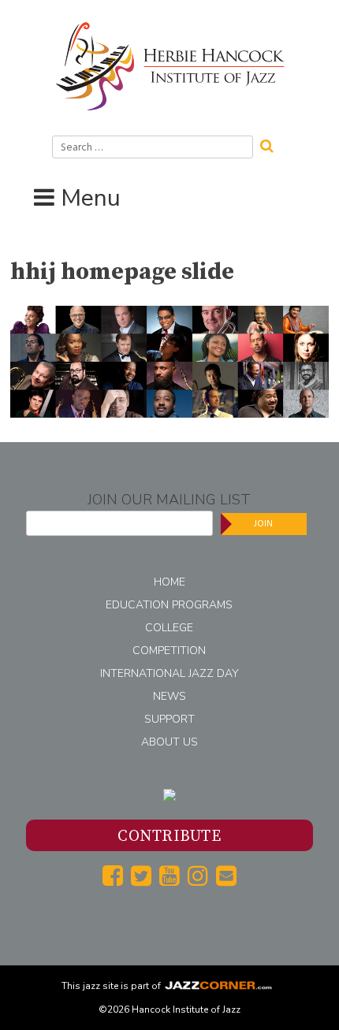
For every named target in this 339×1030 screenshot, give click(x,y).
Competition (169, 650)
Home (169, 581)
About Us (169, 741)
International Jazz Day (169, 673)
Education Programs (169, 604)
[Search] (272, 144)
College (169, 627)
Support (169, 719)
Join (263, 523)
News (169, 696)
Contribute (169, 836)
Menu (91, 198)
